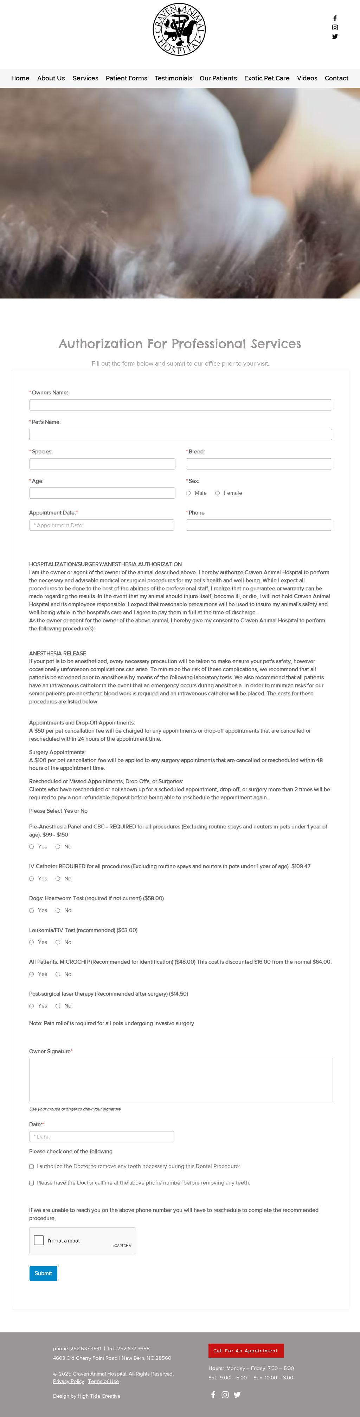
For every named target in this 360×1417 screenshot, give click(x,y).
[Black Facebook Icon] (335, 18)
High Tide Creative (99, 1396)
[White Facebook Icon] (213, 1394)
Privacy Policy (68, 1381)
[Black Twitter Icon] (335, 36)
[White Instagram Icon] (225, 1394)
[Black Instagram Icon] (335, 27)
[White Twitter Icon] (237, 1394)
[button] (126, 78)
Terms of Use (103, 1381)
